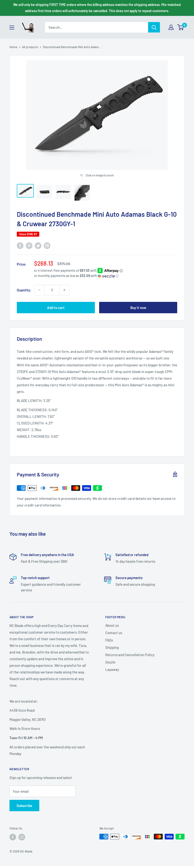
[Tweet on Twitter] (38, 245)
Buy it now (138, 307)
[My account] (171, 27)
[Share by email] (47, 245)
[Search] (154, 27)
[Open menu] (11, 27)
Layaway (112, 669)
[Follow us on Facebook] (12, 837)
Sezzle (110, 662)
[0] (181, 27)
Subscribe (24, 805)
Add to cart (56, 307)
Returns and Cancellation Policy (129, 655)
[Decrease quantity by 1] (39, 290)
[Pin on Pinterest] (29, 245)
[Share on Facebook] (20, 245)
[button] (105, 276)
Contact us (113, 633)
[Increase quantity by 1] (64, 290)
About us (112, 625)
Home (13, 47)
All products (30, 47)
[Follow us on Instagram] (21, 837)
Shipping (112, 647)
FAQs (109, 640)
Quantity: (24, 290)
